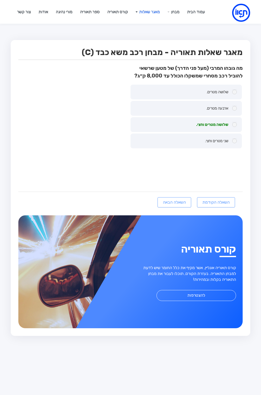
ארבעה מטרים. (217, 108)
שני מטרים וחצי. (216, 141)
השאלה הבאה (174, 202)
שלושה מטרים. (217, 92)
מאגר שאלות (149, 11)
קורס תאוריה (117, 11)
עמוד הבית (196, 11)
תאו (235, 14)
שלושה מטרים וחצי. (212, 124)
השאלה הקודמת (216, 202)
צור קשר (24, 11)
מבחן (174, 11)
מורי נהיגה (64, 11)
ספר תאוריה (90, 11)
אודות (43, 11)
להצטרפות (196, 295)
